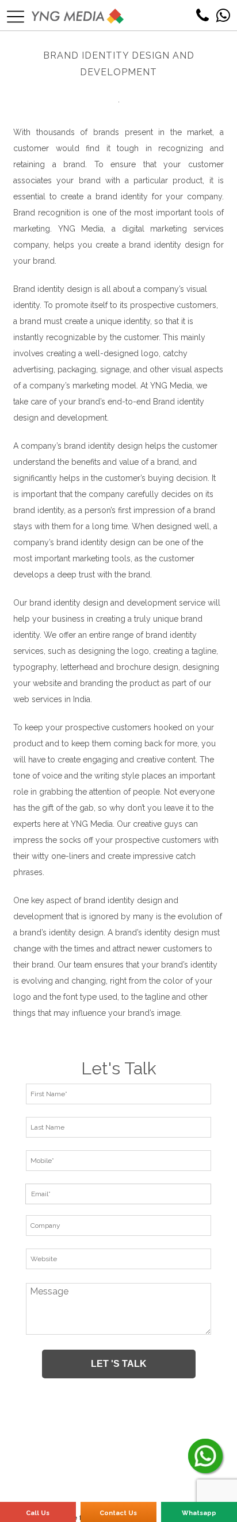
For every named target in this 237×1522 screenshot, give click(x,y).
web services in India (51, 699)
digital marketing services (173, 228)
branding (96, 683)
